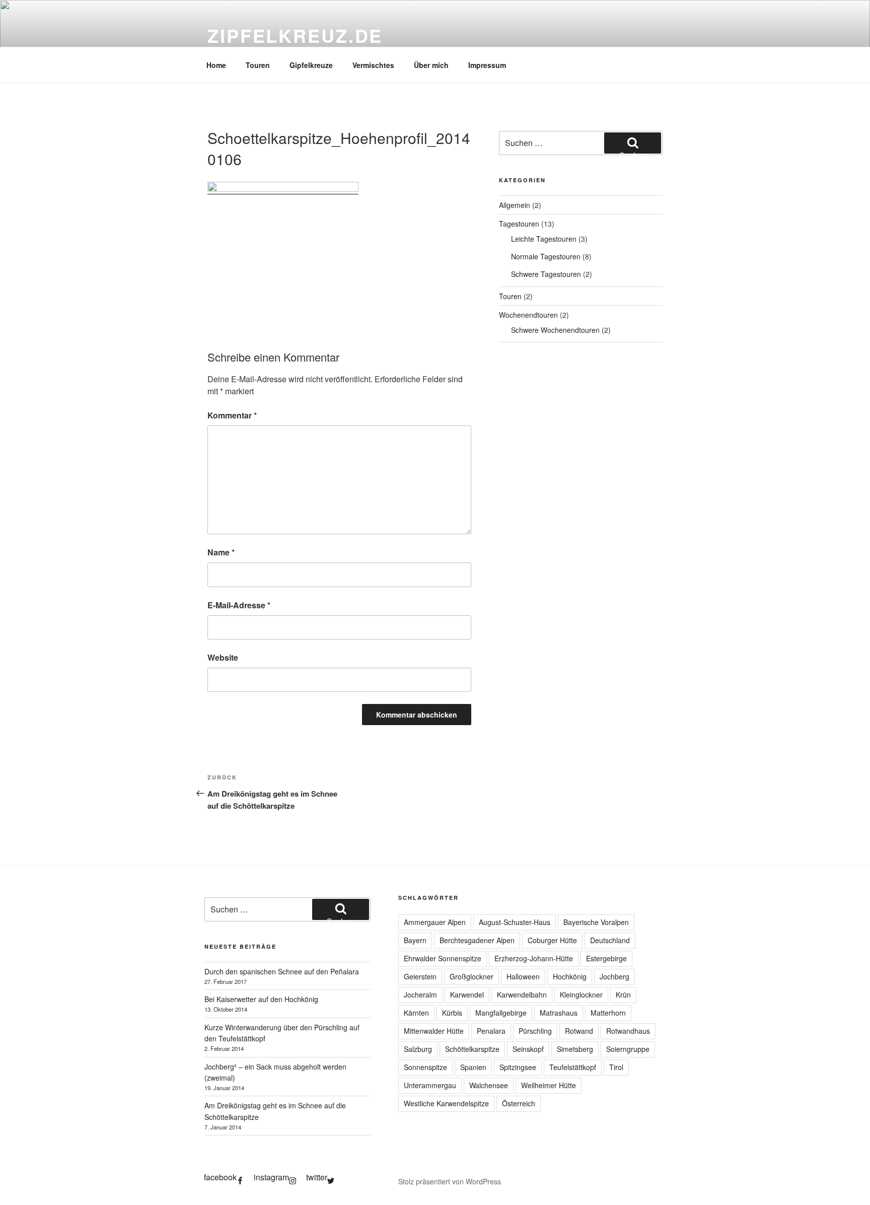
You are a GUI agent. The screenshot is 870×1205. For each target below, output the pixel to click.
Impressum (487, 65)
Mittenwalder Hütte (434, 1031)
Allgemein (514, 205)
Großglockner (471, 976)
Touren (258, 65)
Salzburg (418, 1049)
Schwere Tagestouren (546, 274)
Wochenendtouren (528, 315)
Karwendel (467, 994)
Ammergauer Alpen (435, 922)
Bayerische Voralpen (596, 922)
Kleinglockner (581, 994)
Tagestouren (519, 224)
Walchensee (488, 1085)
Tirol (616, 1067)
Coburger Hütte (552, 940)
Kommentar (232, 415)
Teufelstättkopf (572, 1067)
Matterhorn (608, 1013)
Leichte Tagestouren (543, 239)
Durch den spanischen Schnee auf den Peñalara (281, 971)
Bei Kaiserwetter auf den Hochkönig (261, 999)
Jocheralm (420, 994)
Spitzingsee (517, 1067)
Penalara (491, 1031)
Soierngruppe (627, 1049)
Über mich (431, 65)
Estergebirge (606, 958)
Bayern (415, 940)
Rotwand (579, 1031)
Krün (623, 994)
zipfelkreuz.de (295, 35)
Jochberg (614, 976)
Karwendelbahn (522, 994)
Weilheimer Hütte (548, 1085)
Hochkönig (570, 976)
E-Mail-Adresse (238, 605)
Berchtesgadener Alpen (477, 940)
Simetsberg (575, 1049)
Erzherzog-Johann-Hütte (533, 958)
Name (221, 552)
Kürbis (452, 1013)
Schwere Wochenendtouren (555, 330)
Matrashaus (558, 1013)
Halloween (523, 976)
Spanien (473, 1067)
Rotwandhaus (628, 1031)
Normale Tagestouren (546, 256)
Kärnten (416, 1013)
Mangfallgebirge (501, 1013)
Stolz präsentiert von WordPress (449, 1181)
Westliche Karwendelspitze (446, 1103)
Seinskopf (528, 1049)
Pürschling (535, 1031)
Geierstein (420, 976)
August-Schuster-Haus (514, 922)
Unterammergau (430, 1085)
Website (222, 657)
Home (216, 65)
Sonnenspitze (425, 1067)
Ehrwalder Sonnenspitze (442, 958)
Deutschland (610, 940)
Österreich (518, 1103)
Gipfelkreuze (311, 65)
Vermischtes (373, 65)
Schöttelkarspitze (472, 1049)
